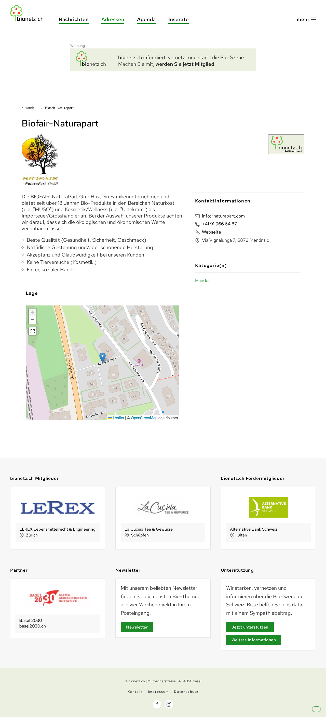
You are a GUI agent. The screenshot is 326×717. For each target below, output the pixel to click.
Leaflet (118, 417)
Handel (30, 108)
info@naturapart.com (223, 216)
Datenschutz (186, 691)
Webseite (211, 232)
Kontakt (135, 691)
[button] (306, 19)
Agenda (146, 19)
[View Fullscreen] (32, 331)
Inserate (178, 19)
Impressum (158, 691)
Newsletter (137, 627)
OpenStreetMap (144, 417)
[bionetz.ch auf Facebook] (157, 704)
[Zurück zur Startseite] (29, 13)
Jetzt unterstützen (250, 627)
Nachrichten (74, 19)
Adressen (112, 19)
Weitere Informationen (254, 640)
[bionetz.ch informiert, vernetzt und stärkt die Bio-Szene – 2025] (163, 59)
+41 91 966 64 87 (219, 224)
